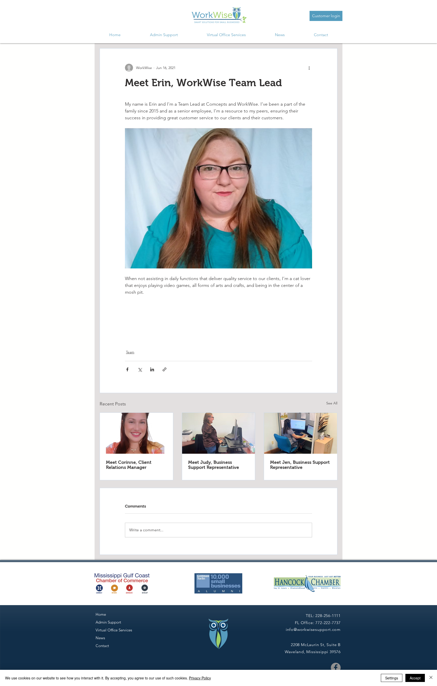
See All (331, 403)
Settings (391, 677)
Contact (102, 645)
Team (130, 352)
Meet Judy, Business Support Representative (213, 465)
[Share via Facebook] (127, 369)
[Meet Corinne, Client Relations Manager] (136, 433)
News (100, 637)
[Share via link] (164, 369)
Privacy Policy (200, 677)
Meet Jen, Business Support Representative (300, 465)
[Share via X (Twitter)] (139, 369)
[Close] (431, 678)
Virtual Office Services (114, 630)
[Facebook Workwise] (336, 668)
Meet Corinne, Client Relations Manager (128, 465)
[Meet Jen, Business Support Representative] (300, 433)
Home (101, 614)
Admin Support (108, 622)
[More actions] (309, 68)
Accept (415, 677)
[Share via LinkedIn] (152, 369)
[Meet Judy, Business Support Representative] (218, 433)
